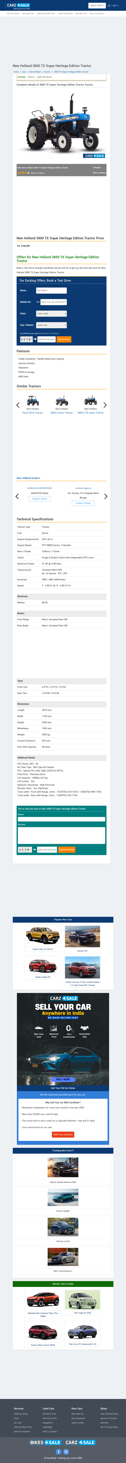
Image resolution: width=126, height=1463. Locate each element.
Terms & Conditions (51, 333)
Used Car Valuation (22, 1431)
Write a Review (99, 172)
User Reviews (44, 77)
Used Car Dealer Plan (46, 13)
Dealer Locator (77, 1422)
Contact (113, 1418)
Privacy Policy (112, 1427)
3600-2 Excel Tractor (61, 412)
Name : (23, 290)
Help (102, 1414)
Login (114, 5)
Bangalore (47, 1422)
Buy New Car (81, 13)
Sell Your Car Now (63, 1134)
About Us (104, 1418)
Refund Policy (112, 1414)
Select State (96, 5)
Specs (31, 77)
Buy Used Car (28, 13)
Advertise (104, 1422)
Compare (97, 167)
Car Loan (18, 1422)
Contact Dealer (39, 498)
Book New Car (77, 1414)
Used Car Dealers (65, 13)
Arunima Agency (83, 488)
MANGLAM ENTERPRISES (40, 488)
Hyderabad (47, 1427)
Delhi (45, 1431)
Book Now (63, 339)
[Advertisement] (63, 39)
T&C (102, 1427)
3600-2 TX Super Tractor (90, 412)
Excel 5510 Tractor (33, 412)
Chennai (46, 1418)
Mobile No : (26, 302)
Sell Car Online (13, 13)
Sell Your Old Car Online (63, 1088)
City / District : (27, 325)
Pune (54, 1414)
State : (23, 313)
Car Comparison (78, 1418)
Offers (22, 77)
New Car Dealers (97, 13)
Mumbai (46, 1414)
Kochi (54, 1418)
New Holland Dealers (28, 478)
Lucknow (53, 1431)
